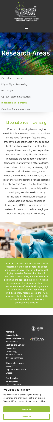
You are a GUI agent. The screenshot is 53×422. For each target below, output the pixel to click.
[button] (26, 27)
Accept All (26, 409)
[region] (26, 404)
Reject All (26, 416)
